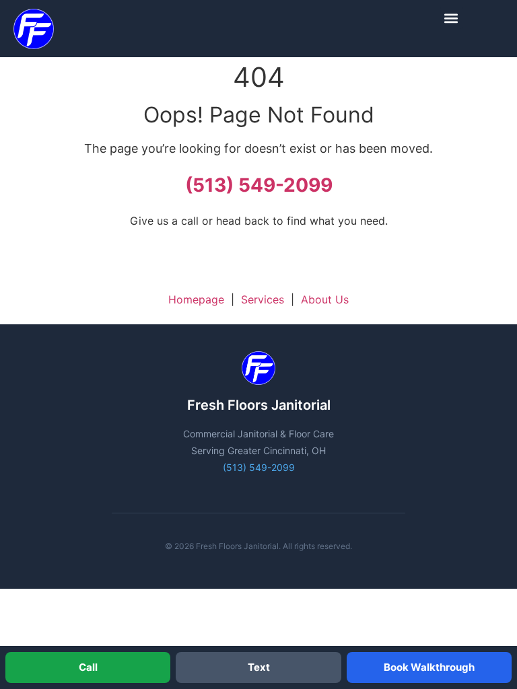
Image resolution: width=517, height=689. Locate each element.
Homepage (196, 299)
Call (88, 667)
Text (259, 667)
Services (262, 299)
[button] (451, 18)
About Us (325, 299)
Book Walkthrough (429, 667)
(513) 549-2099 (259, 185)
